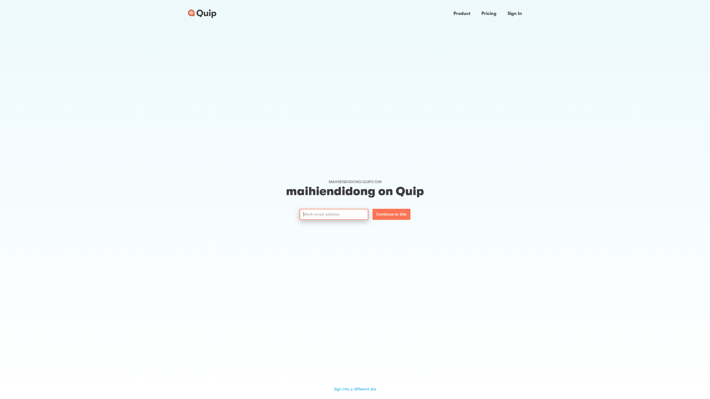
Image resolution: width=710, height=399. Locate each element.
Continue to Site (391, 214)
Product (461, 13)
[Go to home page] (202, 13)
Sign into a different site (355, 389)
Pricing (488, 13)
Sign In (515, 13)
